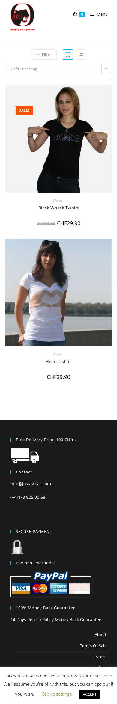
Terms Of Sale (93, 645)
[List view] (81, 54)
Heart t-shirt (58, 361)
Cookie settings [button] (56, 694)
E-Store (99, 656)
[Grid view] (68, 54)
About (101, 634)
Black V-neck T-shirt (58, 208)
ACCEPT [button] (90, 694)
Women (58, 200)
